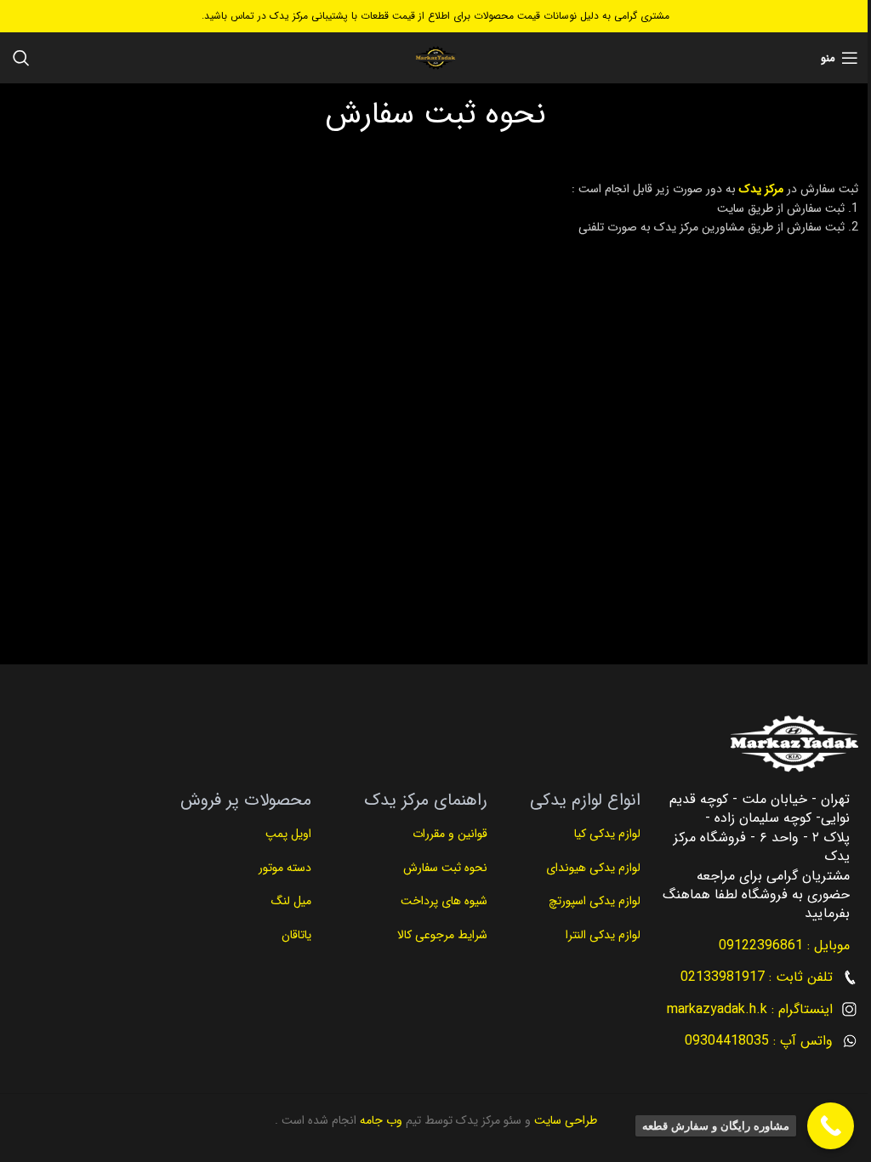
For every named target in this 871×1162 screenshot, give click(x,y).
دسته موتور (285, 867)
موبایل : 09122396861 (784, 945)
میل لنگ (291, 900)
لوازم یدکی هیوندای (593, 867)
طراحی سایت (564, 1120)
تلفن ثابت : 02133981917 (756, 977)
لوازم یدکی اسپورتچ (594, 900)
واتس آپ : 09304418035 (759, 1040)
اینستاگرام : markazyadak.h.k (750, 1009)
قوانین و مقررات (448, 833)
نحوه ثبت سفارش (445, 867)
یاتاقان (296, 935)
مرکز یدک (761, 188)
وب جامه (379, 1120)
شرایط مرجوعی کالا (442, 935)
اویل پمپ (288, 833)
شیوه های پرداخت (444, 900)
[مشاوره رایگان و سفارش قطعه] (830, 1125)
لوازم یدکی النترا (601, 935)
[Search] (21, 58)
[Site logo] (435, 57)
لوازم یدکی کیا (605, 833)
